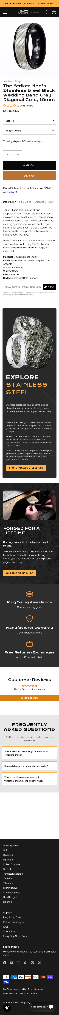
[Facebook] (15, 539)
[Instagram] (26, 539)
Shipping (38, 989)
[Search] (46, 12)
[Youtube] (20, 539)
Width (9, 130)
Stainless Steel (11, 892)
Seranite (7, 869)
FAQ (5, 926)
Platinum (8, 859)
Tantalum (8, 878)
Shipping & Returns (45, 201)
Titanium (8, 883)
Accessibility (20, 989)
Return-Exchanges (13, 922)
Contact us (9, 931)
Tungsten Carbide (13, 873)
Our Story (7, 989)
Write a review (29, 697)
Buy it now (29, 175)
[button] (5, 12)
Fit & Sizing (25, 201)
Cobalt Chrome (11, 864)
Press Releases (10, 993)
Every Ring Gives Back (15, 936)
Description (9, 201)
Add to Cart (29, 165)
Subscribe (29, 530)
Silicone (7, 902)
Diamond (8, 855)
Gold (5, 850)
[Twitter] (44, 539)
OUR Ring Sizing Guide (19, 573)
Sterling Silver (10, 887)
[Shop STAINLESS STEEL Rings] (29, 393)
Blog (30, 989)
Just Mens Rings (12, 81)
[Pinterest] (38, 539)
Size (8, 121)
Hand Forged (10, 897)
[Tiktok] (32, 539)
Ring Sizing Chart (12, 917)
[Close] (54, 471)
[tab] (11, 202)
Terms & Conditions (28, 993)
